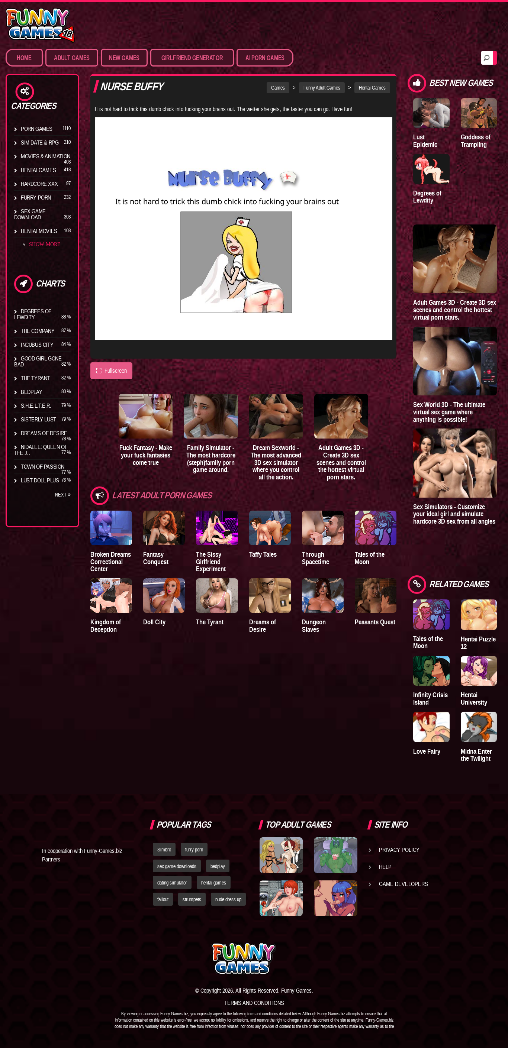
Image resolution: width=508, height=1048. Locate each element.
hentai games (213, 883)
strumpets (192, 899)
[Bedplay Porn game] (335, 855)
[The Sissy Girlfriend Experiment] (217, 528)
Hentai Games (38, 169)
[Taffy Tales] (270, 528)
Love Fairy (426, 751)
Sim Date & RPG (39, 142)
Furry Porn (36, 197)
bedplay (217, 866)
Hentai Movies (39, 230)
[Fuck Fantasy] (146, 416)
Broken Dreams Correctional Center (110, 561)
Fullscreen (111, 371)
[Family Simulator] (211, 416)
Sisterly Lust (38, 419)
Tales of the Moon (370, 558)
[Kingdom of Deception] (111, 595)
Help (385, 866)
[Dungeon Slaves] (323, 595)
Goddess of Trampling (476, 140)
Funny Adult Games (321, 88)
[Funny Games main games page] (339, 958)
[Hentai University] (479, 671)
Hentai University (474, 698)
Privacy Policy (399, 849)
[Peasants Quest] (375, 595)
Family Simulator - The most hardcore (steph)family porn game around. (210, 458)
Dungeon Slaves (314, 625)
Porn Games (36, 128)
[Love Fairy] (431, 727)
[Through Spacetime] (323, 528)
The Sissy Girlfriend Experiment (211, 561)
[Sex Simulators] (455, 462)
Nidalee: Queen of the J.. (40, 449)
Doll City (154, 622)
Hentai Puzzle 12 (478, 642)
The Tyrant (35, 378)
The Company (38, 330)
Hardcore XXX (39, 183)
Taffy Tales (263, 554)
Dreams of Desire (44, 433)
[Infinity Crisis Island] (431, 671)
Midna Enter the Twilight (476, 755)
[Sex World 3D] (455, 361)
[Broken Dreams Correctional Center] (111, 528)
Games (278, 88)
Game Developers (403, 883)
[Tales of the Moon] (375, 528)
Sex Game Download (30, 214)
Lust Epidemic (425, 140)
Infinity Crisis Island (430, 698)
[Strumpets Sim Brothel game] (335, 898)
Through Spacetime (315, 558)
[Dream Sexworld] (276, 416)
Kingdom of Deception (105, 625)
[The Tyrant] (217, 595)
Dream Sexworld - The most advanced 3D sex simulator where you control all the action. (276, 462)
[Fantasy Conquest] (164, 528)
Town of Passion (42, 466)
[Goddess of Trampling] (479, 113)
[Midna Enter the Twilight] (479, 727)
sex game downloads (176, 866)
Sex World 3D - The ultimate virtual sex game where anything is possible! (449, 412)
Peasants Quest (375, 622)
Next (61, 495)
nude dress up (228, 899)
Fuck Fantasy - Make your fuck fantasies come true (145, 455)
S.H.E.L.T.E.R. (36, 405)
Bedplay (31, 391)
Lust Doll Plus (40, 480)
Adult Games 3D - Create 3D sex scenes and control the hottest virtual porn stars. (341, 462)
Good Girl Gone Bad (37, 361)
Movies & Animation (45, 156)
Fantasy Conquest (155, 558)
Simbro (164, 850)
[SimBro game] (281, 855)
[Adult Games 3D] (341, 416)
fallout (162, 899)
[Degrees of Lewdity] (431, 169)
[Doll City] (164, 595)
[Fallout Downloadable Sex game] (281, 898)
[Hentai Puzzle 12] (479, 614)
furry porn (194, 850)
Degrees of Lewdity (32, 314)
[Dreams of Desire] (270, 595)
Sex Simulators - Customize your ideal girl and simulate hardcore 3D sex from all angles (454, 514)
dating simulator (172, 883)
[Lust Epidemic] (431, 113)
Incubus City (37, 344)
